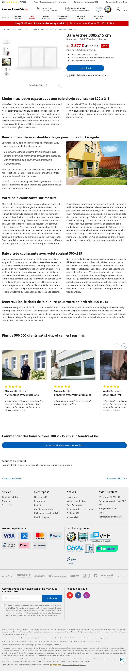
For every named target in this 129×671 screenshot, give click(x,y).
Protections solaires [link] (62, 17)
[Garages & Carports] (88, 17)
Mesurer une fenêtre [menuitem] (75, 507)
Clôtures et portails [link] (97, 17)
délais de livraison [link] (45, 657)
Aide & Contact (106, 498)
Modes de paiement (14, 535)
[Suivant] (122, 353)
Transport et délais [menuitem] (11, 503)
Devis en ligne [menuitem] (8, 511)
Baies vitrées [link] (32, 17)
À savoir (70, 498)
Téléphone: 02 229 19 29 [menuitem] (108, 503)
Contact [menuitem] (101, 519)
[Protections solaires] (71, 17)
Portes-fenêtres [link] (18, 17)
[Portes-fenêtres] (25, 17)
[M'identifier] (116, 9)
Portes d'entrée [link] (45, 17)
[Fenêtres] (11, 17)
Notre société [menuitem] (40, 503)
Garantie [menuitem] (6, 507)
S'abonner (51, 604)
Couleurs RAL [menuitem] (72, 519)
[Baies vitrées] (38, 17)
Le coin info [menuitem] (71, 503)
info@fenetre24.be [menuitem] (106, 515)
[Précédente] (114, 353)
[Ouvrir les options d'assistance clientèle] (120, 660)
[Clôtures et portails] (106, 17)
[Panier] (123, 9)
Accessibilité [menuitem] (71, 523)
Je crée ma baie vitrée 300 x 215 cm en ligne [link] (63, 452)
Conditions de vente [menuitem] (43, 515)
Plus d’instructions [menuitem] (74, 511)
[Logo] (15, 9)
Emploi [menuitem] (37, 511)
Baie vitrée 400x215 (12, 485)
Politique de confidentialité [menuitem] (46, 519)
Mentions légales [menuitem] (42, 523)
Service (6, 498)
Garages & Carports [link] (79, 17)
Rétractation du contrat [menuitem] (108, 523)
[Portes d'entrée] (52, 17)
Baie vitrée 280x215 (114, 485)
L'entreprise (41, 498)
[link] (14, 2)
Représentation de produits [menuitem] (79, 515)
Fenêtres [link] (5, 17)
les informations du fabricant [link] (57, 471)
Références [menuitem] (39, 507)
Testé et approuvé (77, 535)
